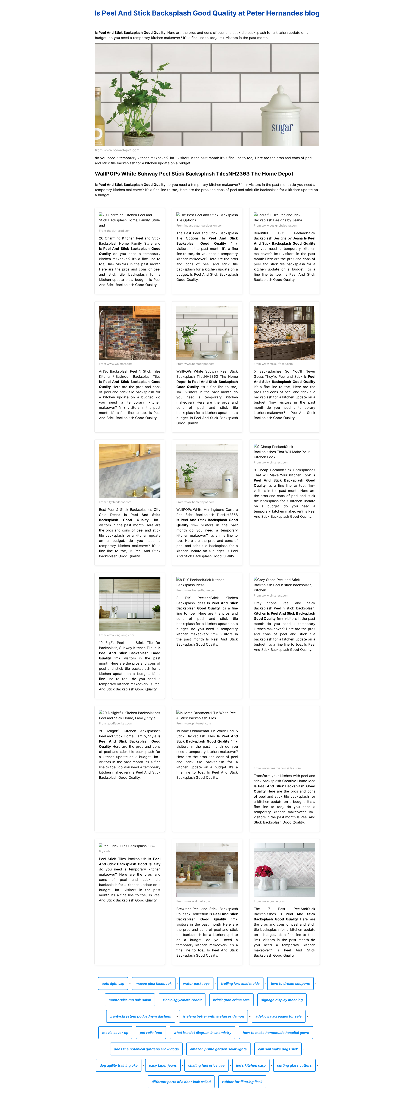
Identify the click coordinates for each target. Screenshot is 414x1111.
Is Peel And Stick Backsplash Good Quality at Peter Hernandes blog (207, 13)
